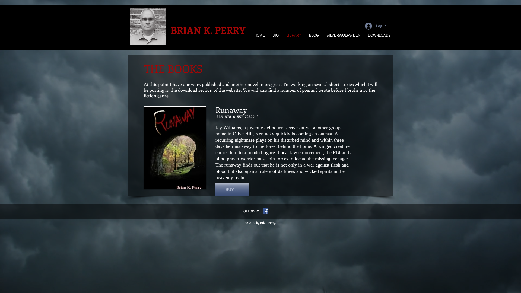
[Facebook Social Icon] (265, 211)
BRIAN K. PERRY (208, 29)
